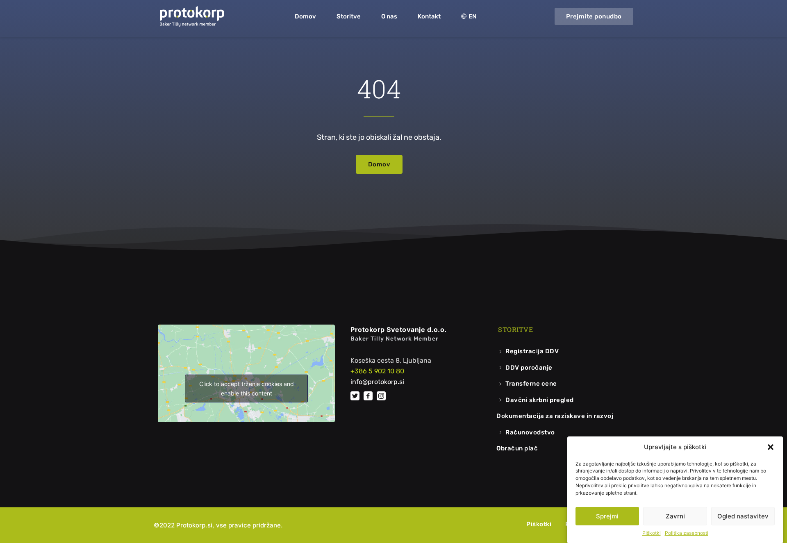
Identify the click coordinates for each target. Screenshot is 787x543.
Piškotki (651, 533)
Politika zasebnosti (686, 533)
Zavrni (675, 516)
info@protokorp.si (377, 382)
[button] (771, 447)
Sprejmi (607, 516)
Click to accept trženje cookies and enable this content (246, 388)
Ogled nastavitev (743, 516)
